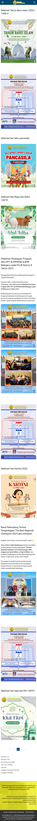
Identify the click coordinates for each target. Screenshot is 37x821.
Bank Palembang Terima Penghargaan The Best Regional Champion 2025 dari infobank (17, 530)
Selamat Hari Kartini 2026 (14, 468)
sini (35, 804)
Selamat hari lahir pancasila (15, 138)
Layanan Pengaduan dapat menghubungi (13, 812)
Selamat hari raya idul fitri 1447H (17, 690)
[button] (34, 2)
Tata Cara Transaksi (7, 765)
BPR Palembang (30, 812)
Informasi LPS (5, 757)
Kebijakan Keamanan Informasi (10, 770)
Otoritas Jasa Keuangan (8, 762)
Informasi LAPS (5, 759)
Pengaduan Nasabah (7, 773)
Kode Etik (3, 767)
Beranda (3, 6)
